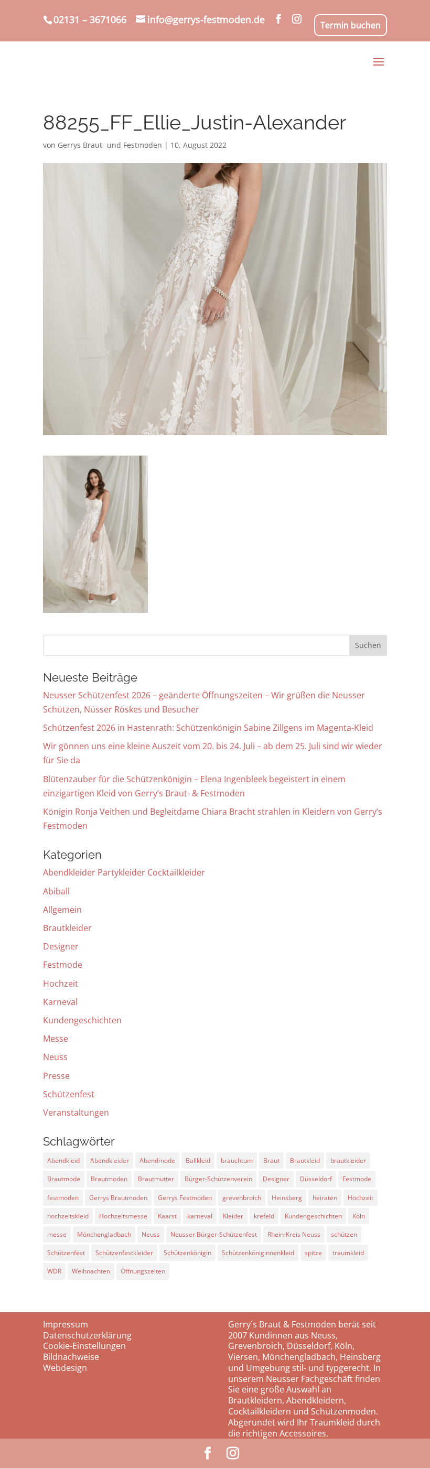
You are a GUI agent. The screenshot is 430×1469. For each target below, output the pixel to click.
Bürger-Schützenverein (218, 1178)
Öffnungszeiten (143, 1271)
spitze (313, 1252)
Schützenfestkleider (124, 1252)
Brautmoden (109, 1178)
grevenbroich (241, 1197)
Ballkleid (198, 1160)
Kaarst (167, 1216)
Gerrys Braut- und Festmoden (110, 145)
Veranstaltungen (76, 1112)
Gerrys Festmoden (185, 1197)
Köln (358, 1216)
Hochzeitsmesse (123, 1216)
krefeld (264, 1216)
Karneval (60, 1002)
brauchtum (237, 1160)
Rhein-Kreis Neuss (293, 1234)
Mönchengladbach (104, 1234)
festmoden (63, 1197)
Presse (56, 1076)
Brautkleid (305, 1160)
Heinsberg (287, 1197)
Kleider (233, 1216)
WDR (54, 1271)
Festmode (62, 964)
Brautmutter (156, 1178)
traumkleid (348, 1252)
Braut (271, 1160)
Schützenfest (68, 1094)
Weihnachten (91, 1271)
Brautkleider (67, 928)
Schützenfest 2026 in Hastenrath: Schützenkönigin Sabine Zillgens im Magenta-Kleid (208, 727)
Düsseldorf (316, 1178)
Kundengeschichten (82, 1020)
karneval (199, 1216)
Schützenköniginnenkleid (258, 1252)
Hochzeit (60, 983)
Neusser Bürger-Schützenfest (213, 1234)
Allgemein (62, 909)
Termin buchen (350, 25)
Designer (61, 946)
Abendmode (157, 1160)
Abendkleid (63, 1160)
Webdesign (65, 1368)
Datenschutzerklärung (87, 1335)
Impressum (65, 1324)
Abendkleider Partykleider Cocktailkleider (124, 872)
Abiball (56, 891)
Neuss (55, 1057)
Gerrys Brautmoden (118, 1197)
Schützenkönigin (187, 1252)
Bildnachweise (71, 1357)
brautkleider (348, 1160)
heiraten (325, 1197)
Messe (55, 1038)
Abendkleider (109, 1160)
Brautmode (63, 1178)
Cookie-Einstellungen (84, 1346)
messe (57, 1234)
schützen (344, 1234)
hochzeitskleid (68, 1216)
